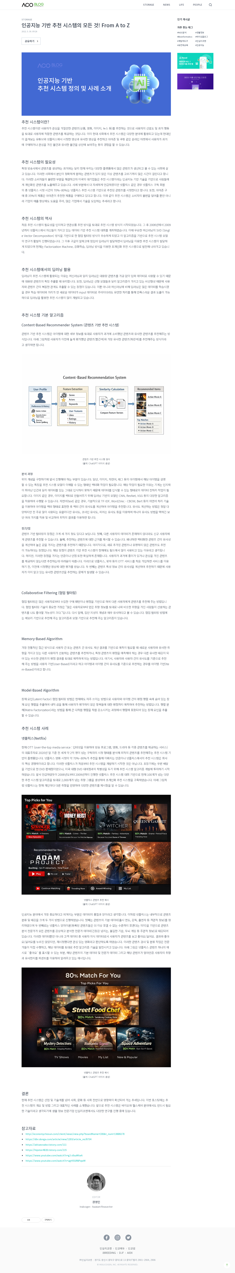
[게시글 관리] (37, 1220)
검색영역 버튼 (210, 5)
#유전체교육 (182, 45)
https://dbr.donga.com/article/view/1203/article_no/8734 (58, 1139)
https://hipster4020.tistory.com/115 (46, 1150)
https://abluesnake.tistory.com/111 (46, 1144)
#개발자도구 (182, 41)
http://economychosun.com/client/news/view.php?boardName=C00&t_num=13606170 (75, 1133)
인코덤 (131, 1248)
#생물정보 (199, 32)
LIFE (181, 4)
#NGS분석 (181, 32)
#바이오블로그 (201, 36)
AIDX (130, 1253)
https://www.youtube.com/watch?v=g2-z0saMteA (54, 1155)
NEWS (166, 4)
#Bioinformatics (184, 36)
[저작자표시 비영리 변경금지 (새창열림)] (58, 1220)
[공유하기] (33, 1220)
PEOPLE (197, 4)
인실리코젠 (106, 1248)
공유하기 (30, 41)
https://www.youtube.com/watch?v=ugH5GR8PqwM (56, 1160)
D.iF (121, 1253)
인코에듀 (120, 1248)
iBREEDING (109, 1253)
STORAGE (148, 4)
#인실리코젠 (200, 41)
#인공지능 (199, 45)
